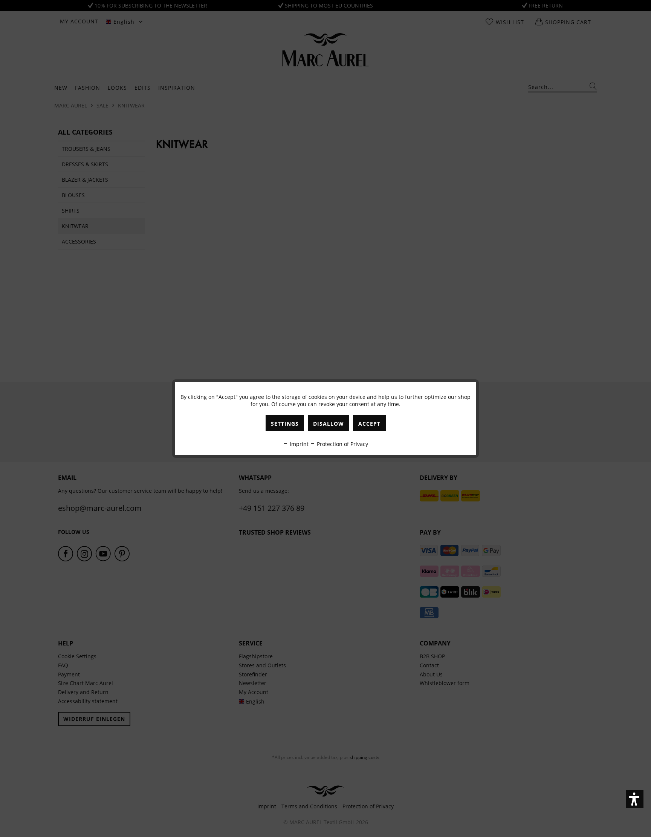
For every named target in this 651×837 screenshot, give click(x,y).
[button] (634, 799)
